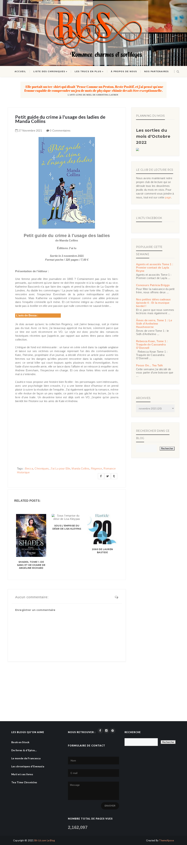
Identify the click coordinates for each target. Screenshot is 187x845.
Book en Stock (20, 742)
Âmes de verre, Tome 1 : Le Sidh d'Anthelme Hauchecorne (154, 323)
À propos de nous (124, 71)
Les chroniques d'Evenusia (27, 766)
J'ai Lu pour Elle (60, 468)
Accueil (20, 71)
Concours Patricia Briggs (153, 285)
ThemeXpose (166, 840)
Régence (96, 468)
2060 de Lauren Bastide (102, 551)
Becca (29, 468)
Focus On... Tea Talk (149, 365)
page (168, 197)
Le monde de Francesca (26, 758)
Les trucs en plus (88, 71)
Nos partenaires (156, 71)
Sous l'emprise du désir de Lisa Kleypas (66, 527)
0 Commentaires (60, 130)
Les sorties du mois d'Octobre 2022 (153, 136)
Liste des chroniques (49, 71)
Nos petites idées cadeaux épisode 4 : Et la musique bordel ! (153, 303)
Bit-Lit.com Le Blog (44, 840)
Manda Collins (80, 468)
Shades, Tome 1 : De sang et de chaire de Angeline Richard (31, 565)
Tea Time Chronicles (24, 782)
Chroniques (42, 468)
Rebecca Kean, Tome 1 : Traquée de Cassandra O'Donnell (152, 344)
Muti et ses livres (22, 774)
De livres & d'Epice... (24, 750)
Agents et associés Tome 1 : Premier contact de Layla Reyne (154, 267)
